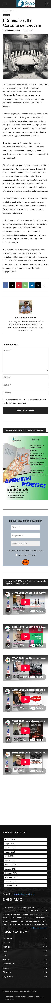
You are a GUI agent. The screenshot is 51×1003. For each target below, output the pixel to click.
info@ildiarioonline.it (24, 894)
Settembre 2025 (11, 885)
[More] (45, 285)
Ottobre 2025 (10, 881)
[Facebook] (5, 285)
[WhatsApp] (25, 285)
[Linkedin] (32, 285)
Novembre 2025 (11, 877)
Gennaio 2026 (10, 868)
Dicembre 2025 (11, 873)
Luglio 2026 (9, 843)
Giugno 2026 (10, 847)
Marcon (13, 11)
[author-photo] (25, 313)
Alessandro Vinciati (12, 30)
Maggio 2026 (10, 852)
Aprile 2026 (9, 856)
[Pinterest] (19, 285)
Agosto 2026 (10, 839)
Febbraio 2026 (10, 864)
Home (5, 11)
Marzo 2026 (9, 860)
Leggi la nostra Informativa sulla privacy (25, 550)
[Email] (38, 285)
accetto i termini (26, 555)
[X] (12, 285)
